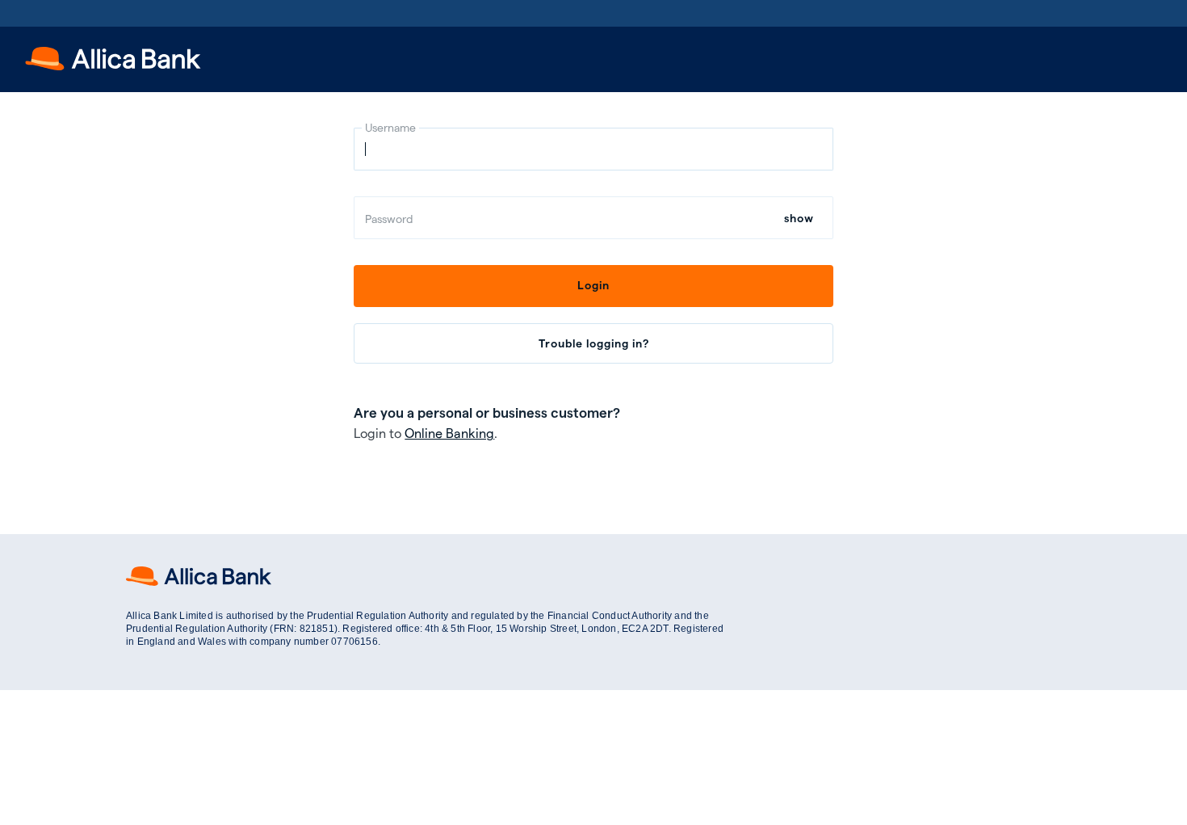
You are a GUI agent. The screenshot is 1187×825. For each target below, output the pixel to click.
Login (593, 285)
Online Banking (449, 432)
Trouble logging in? (594, 343)
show (799, 218)
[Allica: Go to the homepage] (113, 65)
